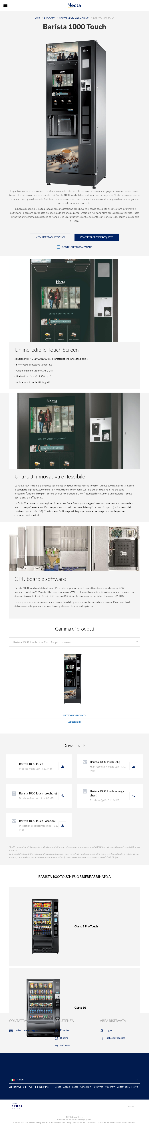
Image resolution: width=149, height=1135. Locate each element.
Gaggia (66, 1086)
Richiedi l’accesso (115, 1037)
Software (65, 1045)
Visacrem (110, 1086)
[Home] (74, 5)
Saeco (75, 1086)
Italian (19, 1079)
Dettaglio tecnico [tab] (74, 715)
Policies (131, 1106)
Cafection (85, 1086)
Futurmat (98, 1086)
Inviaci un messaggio (26, 1030)
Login (109, 1030)
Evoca (58, 1086)
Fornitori (65, 1030)
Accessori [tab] (74, 722)
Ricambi (64, 1037)
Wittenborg (123, 1086)
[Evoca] (42, 1106)
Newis (134, 1086)
